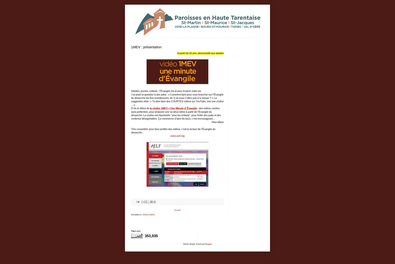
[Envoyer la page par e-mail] (138, 201)
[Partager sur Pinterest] (154, 201)
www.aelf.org (177, 136)
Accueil (177, 210)
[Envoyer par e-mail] (142, 201)
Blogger (208, 244)
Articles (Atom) (149, 215)
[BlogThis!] (145, 201)
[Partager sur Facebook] (151, 201)
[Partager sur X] (148, 201)
